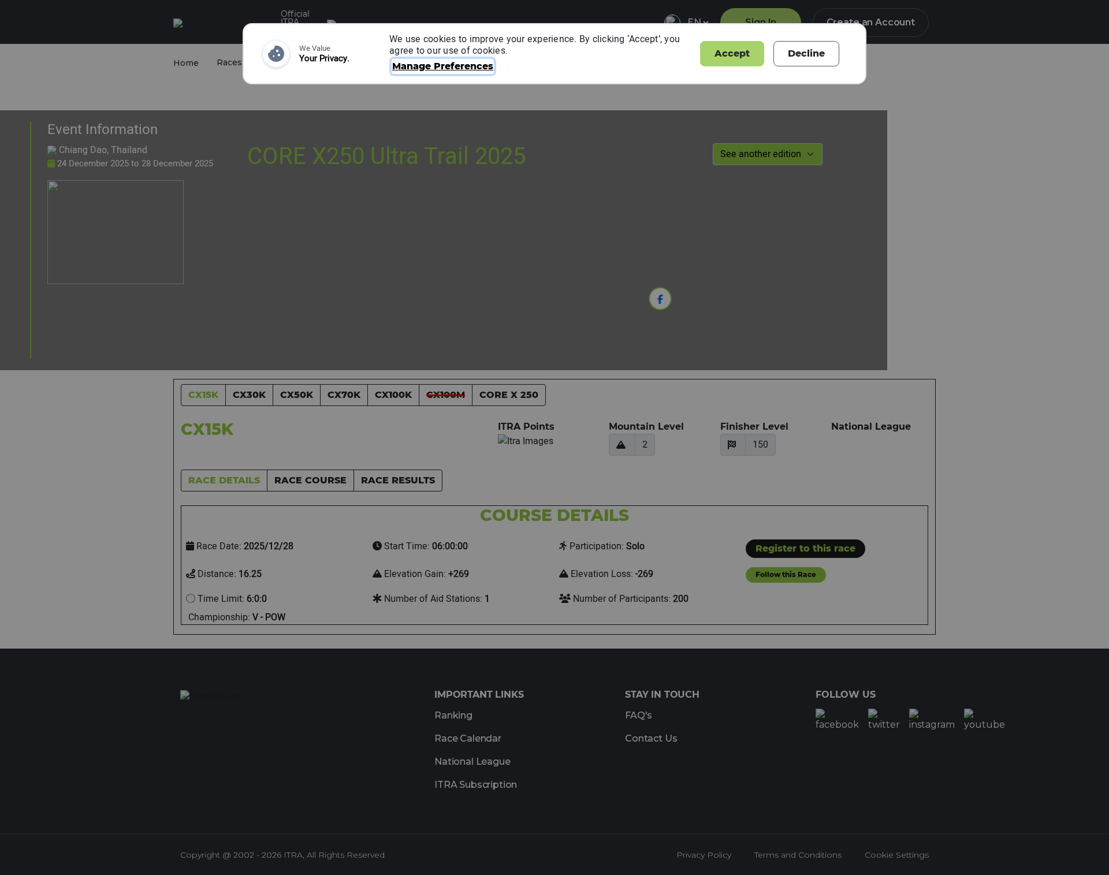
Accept (732, 53)
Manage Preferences (442, 66)
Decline (806, 53)
